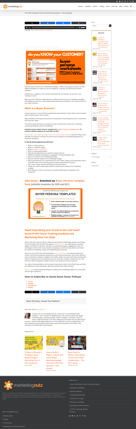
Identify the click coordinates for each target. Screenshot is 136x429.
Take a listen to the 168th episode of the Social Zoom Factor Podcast (47, 135)
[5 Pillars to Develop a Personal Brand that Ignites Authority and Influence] (95, 88)
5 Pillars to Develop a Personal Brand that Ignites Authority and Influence (103, 92)
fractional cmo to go (77, 398)
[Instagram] (77, 415)
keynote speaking (76, 391)
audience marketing (39, 149)
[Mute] (80, 27)
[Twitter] (74, 415)
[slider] (83, 27)
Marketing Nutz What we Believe (14, 426)
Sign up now (29, 270)
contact (5, 419)
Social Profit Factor (60, 253)
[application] (55, 27)
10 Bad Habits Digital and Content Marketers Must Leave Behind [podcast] (104, 141)
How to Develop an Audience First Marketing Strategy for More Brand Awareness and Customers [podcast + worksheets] (103, 124)
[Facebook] (80, 415)
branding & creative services (79, 405)
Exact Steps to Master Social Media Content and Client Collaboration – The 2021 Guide (76, 357)
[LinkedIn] (69, 415)
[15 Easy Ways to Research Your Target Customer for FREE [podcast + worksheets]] (95, 104)
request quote (8, 416)
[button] (131, 6)
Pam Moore (41, 309)
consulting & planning (77, 395)
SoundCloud (32, 285)
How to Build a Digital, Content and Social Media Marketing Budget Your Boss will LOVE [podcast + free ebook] (54, 360)
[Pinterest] (82, 415)
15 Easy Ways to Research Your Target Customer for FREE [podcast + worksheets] (103, 107)
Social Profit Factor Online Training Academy (85, 384)
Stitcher (31, 283)
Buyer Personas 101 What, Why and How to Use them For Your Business (45, 46)
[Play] (27, 27)
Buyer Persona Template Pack (69, 129)
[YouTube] (72, 415)
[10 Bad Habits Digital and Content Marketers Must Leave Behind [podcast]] (95, 138)
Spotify (30, 287)
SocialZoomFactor (28, 46)
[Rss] (85, 415)
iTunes (30, 282)
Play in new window (37, 30)
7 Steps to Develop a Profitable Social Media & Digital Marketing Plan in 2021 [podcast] (33, 357)
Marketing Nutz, (59, 244)
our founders (7, 423)
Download (48, 30)
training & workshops (77, 388)
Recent (101, 33)
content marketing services (79, 409)
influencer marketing (77, 402)
